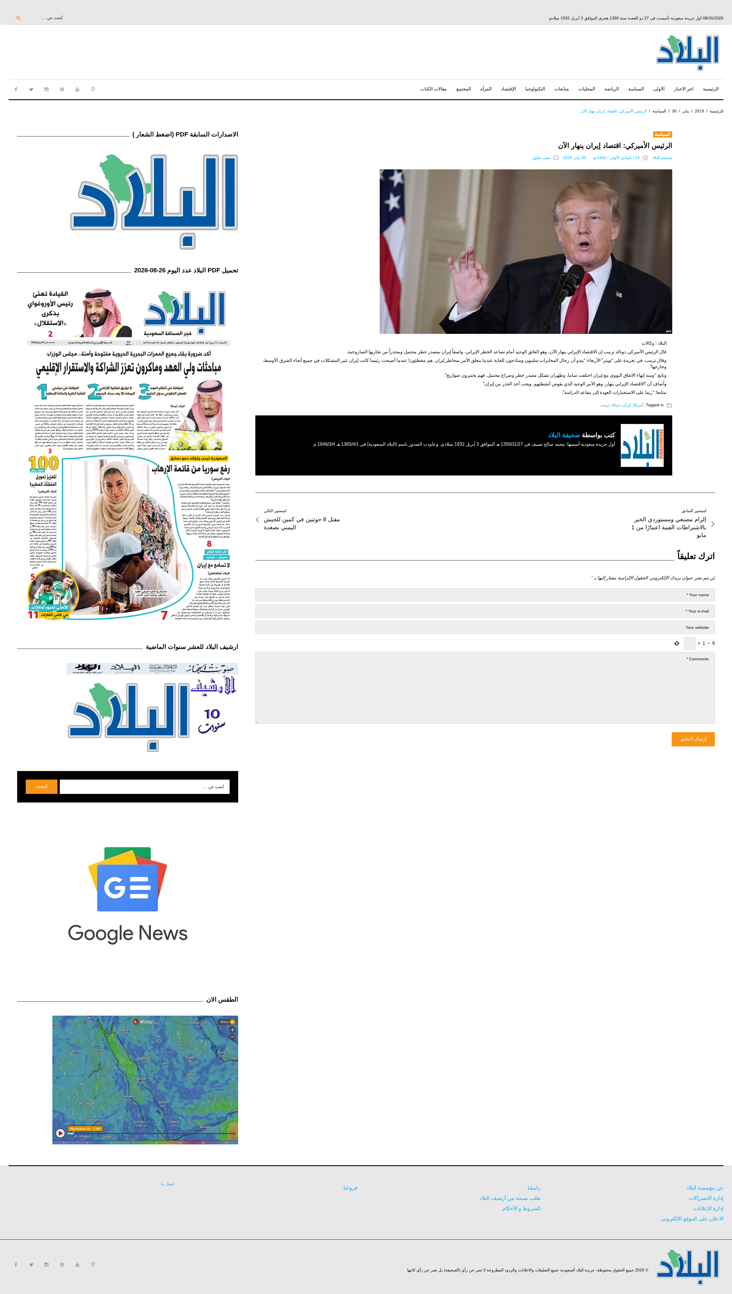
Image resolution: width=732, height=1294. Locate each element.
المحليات (586, 88)
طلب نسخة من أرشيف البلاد (510, 1198)
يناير (685, 111)
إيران (626, 405)
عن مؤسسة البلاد (705, 1188)
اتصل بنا (167, 1184)
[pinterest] (62, 89)
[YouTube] (77, 89)
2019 (699, 111)
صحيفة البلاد (662, 157)
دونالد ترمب (610, 405)
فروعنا (350, 1188)
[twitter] (31, 89)
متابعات (561, 88)
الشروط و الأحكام (521, 1208)
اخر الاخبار (683, 88)
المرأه (486, 88)
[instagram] (46, 89)
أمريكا (638, 405)
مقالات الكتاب (433, 88)
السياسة (636, 88)
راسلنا (534, 1188)
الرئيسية (711, 88)
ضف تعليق (541, 157)
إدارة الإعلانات (708, 1208)
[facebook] (16, 89)
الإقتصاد (508, 88)
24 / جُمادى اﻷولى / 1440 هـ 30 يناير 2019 (601, 157)
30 (674, 111)
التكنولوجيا (535, 88)
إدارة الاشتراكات (706, 1198)
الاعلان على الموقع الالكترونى (692, 1219)
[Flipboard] (93, 89)
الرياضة (611, 88)
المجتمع (463, 88)
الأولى (659, 88)
